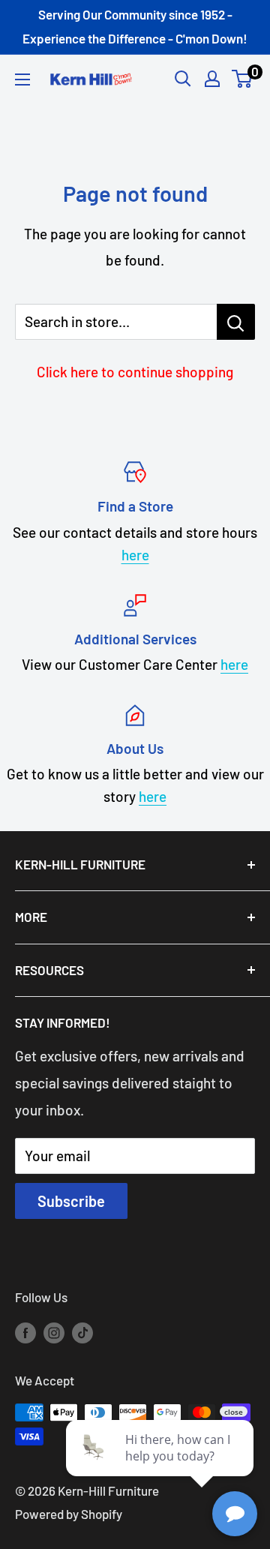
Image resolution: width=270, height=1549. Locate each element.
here (135, 554)
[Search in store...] (236, 322)
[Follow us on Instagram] (54, 1331)
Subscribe (71, 1201)
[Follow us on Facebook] (25, 1331)
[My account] (212, 79)
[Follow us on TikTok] (82, 1331)
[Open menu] (22, 80)
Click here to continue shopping (135, 371)
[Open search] (183, 79)
